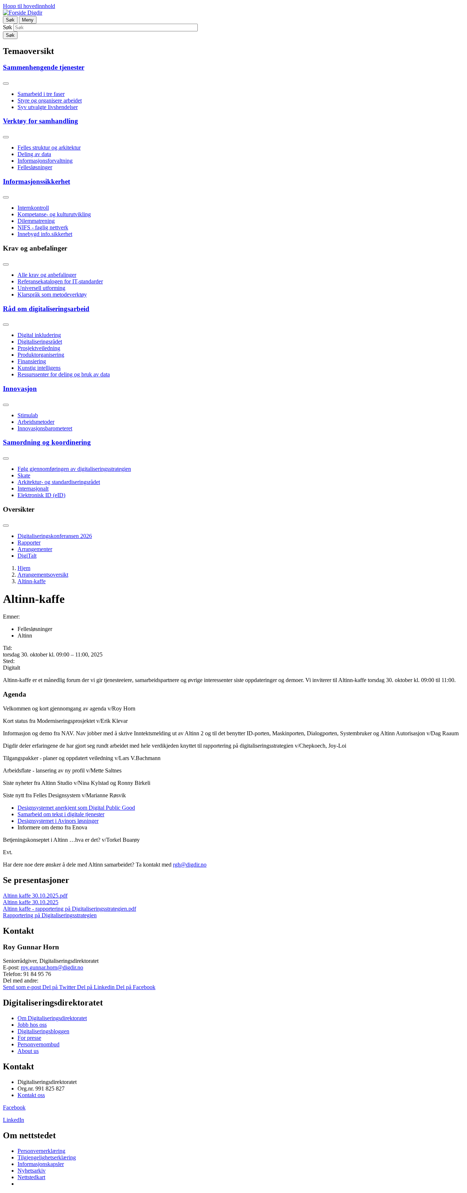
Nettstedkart (31, 1177)
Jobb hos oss (32, 1025)
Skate (24, 475)
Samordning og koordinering (47, 442)
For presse (29, 1038)
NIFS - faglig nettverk (43, 227)
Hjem (24, 568)
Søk (7, 27)
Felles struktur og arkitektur (49, 147)
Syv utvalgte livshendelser (48, 107)
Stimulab (28, 415)
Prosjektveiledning (39, 348)
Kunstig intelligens (39, 368)
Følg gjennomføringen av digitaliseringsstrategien (74, 469)
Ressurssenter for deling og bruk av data (64, 374)
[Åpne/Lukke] (6, 83)
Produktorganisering (41, 355)
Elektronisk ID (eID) (41, 495)
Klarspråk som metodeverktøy (52, 294)
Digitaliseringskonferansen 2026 (55, 536)
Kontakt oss (31, 1095)
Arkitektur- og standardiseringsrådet (59, 482)
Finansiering (32, 361)
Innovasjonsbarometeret (45, 428)
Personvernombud (38, 1044)
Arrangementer (35, 549)
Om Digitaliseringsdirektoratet (52, 1018)
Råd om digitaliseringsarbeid (46, 309)
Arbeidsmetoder (36, 422)
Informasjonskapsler (41, 1164)
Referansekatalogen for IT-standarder (60, 281)
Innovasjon (20, 388)
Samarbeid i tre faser (41, 94)
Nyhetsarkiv (32, 1170)
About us (28, 1051)
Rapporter (29, 542)
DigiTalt (27, 556)
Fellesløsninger (35, 167)
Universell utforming (41, 288)
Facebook (14, 1107)
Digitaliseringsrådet (40, 341)
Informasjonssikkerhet (36, 181)
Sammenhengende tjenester (43, 67)
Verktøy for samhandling (40, 121)
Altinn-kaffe (32, 581)
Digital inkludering (39, 335)
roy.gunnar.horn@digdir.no (52, 967)
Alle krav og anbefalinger (47, 275)
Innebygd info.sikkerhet (45, 234)
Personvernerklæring (41, 1151)
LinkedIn (13, 1120)
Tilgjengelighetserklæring (47, 1157)
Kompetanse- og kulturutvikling (54, 214)
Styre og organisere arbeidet (50, 100)
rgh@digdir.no (190, 864)
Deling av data (34, 154)
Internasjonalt (33, 488)
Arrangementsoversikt (43, 575)
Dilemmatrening (36, 221)
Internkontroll (33, 208)
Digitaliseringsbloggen (43, 1031)
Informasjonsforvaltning (45, 161)
